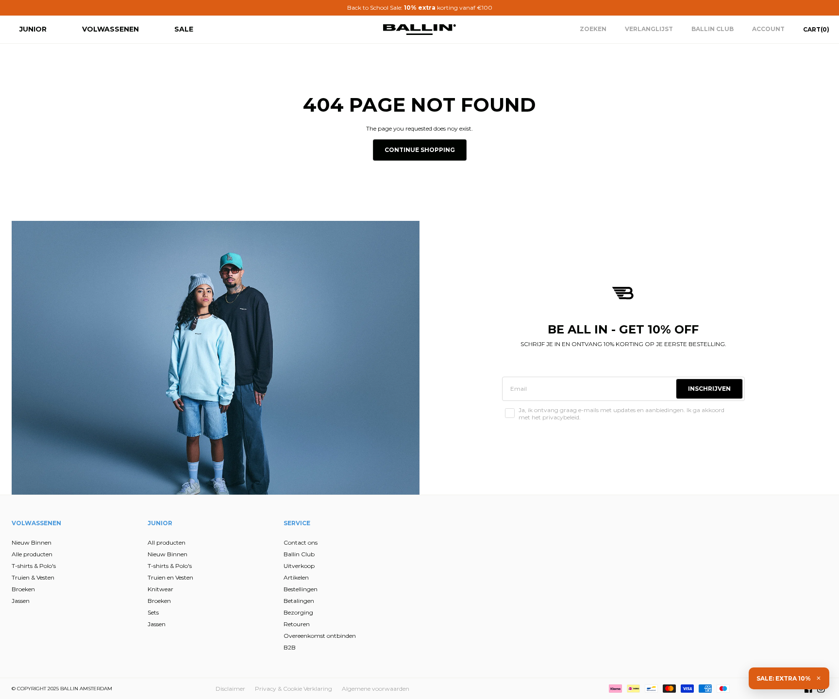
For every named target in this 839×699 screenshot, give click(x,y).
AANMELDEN (325, 417)
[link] (326, 280)
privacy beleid (374, 466)
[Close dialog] (596, 273)
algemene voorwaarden (326, 474)
